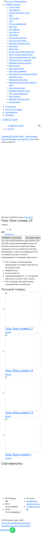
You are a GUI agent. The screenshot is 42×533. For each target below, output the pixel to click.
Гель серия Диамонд (18, 93)
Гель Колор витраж (17, 38)
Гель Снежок (14, 96)
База (11, 15)
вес (3, 232)
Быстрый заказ (32, 237)
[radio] (11, 229)
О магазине (10, 106)
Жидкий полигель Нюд (19, 99)
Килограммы (20, 1)
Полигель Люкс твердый (20, 60)
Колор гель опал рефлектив (21, 52)
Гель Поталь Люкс (17, 88)
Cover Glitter (14, 7)
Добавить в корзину (11, 237)
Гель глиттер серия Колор (21, 54)
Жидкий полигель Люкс (19, 43)
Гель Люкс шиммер (17, 71)
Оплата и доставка (13, 109)
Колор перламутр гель (19, 13)
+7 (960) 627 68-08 (9, 119)
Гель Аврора (14, 10)
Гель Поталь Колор (17, 40)
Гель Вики (13, 35)
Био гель (13, 26)
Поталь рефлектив (17, 24)
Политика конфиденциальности (16, 523)
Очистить (9, 234)
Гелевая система (12, 4)
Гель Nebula (14, 29)
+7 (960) (15, 125)
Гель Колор (14, 18)
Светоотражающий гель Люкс (22, 57)
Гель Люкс (13, 46)
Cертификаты (11, 112)
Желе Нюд (13, 49)
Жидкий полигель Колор (20, 63)
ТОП (11, 21)
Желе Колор (14, 65)
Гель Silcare (14, 32)
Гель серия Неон (16, 68)
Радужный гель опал (18, 79)
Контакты (9, 115)
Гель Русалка (15, 102)
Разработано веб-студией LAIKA (15, 526)
